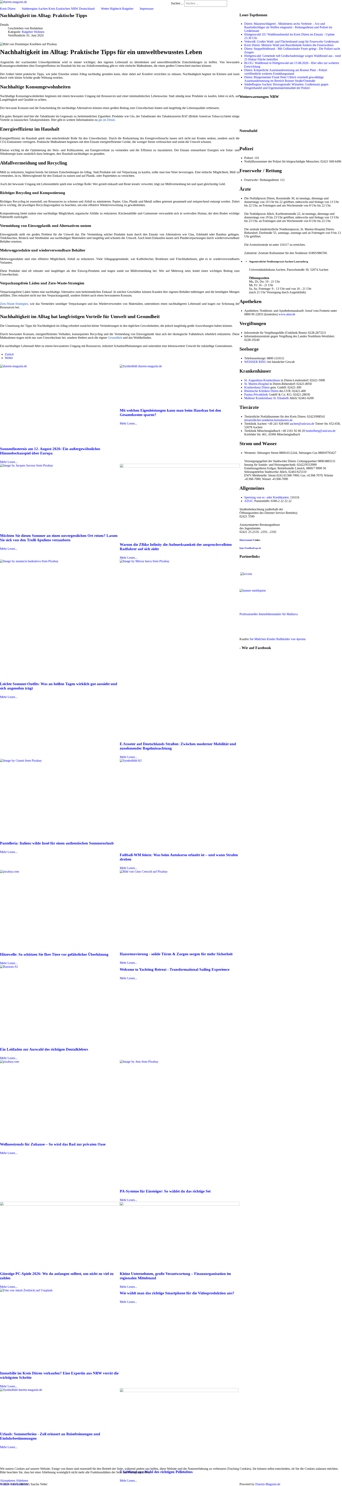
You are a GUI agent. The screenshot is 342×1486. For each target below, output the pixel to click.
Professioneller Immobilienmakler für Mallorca (268, 614)
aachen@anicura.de (302, 423)
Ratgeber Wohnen (33, 31)
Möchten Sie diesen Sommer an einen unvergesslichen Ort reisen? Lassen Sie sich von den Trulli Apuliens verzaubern (59, 538)
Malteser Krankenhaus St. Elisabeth (266, 398)
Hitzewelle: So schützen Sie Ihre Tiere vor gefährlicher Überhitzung (54, 954)
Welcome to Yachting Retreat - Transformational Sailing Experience (174, 969)
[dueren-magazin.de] (13, 1)
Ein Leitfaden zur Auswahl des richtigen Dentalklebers (44, 1049)
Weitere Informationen (14, 1484)
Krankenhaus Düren (257, 387)
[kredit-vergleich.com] (246, 573)
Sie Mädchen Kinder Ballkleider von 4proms (278, 639)
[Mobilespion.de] (264, 598)
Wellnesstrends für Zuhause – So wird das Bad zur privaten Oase (52, 1144)
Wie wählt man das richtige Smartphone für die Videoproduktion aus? (177, 1293)
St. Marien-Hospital (256, 383)
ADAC (249, 501)
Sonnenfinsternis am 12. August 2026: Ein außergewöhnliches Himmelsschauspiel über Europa (50, 451)
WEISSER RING (255, 361)
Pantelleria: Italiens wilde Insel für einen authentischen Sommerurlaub (57, 843)
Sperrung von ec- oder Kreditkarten (266, 497)
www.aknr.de (286, 314)
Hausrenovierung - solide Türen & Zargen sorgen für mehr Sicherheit (176, 954)
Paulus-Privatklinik (256, 394)
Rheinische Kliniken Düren (261, 391)
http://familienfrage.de (250, 548)
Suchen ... (177, 3)
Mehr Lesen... (8, 462)
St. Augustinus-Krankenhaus (262, 380)
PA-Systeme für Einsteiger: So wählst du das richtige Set (165, 1191)
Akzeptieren (7, 1480)
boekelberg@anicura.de (320, 430)
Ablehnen (22, 1480)
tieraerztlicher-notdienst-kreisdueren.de (268, 420)
